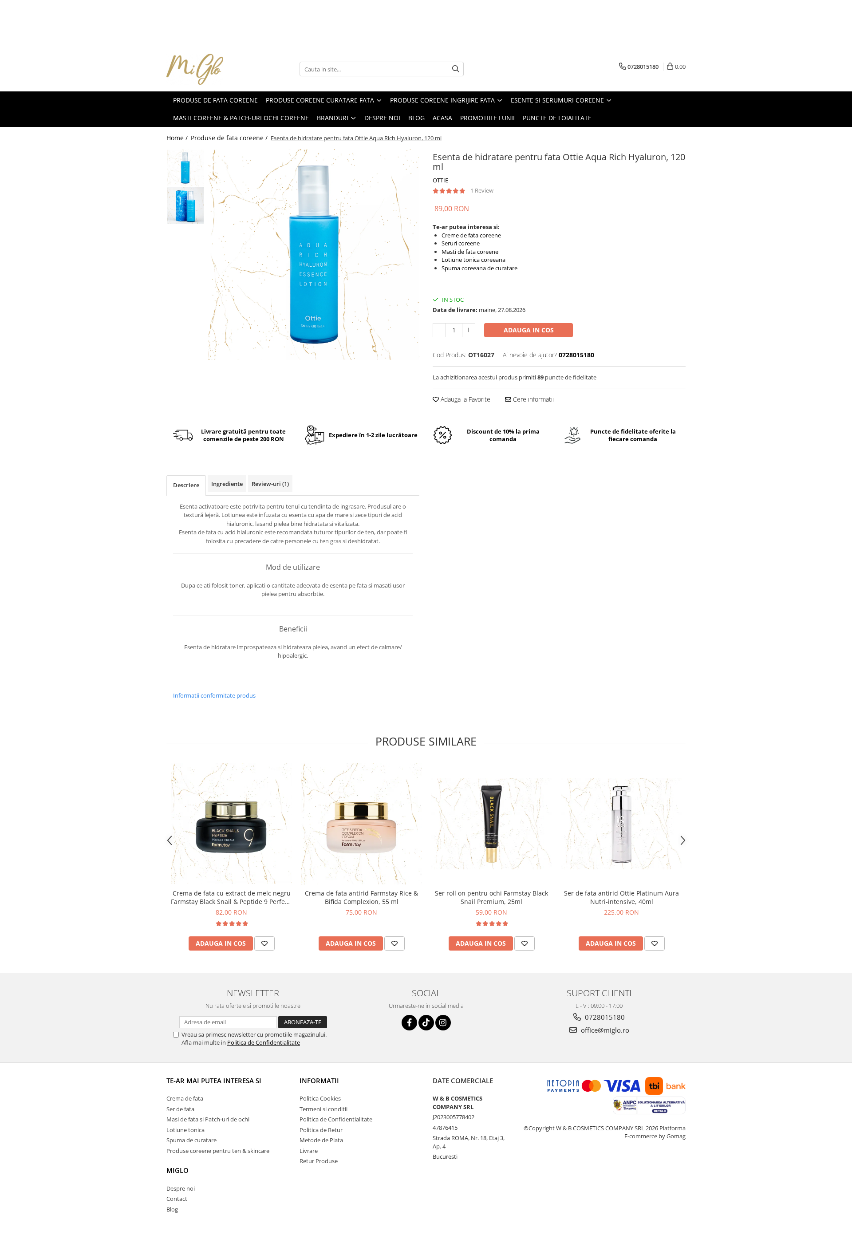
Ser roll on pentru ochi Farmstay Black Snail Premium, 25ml (491, 897)
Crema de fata (184, 1098)
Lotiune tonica (185, 1130)
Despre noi (180, 1188)
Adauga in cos (529, 330)
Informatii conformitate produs (214, 695)
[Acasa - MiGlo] (210, 69)
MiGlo (177, 1170)
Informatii (319, 1080)
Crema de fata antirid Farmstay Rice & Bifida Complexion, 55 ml (361, 897)
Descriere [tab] (186, 485)
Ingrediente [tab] (227, 484)
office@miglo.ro (604, 1030)
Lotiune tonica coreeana (473, 260)
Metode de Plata (321, 1140)
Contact (176, 1199)
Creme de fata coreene (471, 235)
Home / (177, 138)
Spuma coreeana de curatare (479, 268)
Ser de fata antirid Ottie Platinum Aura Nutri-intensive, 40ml (621, 897)
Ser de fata (180, 1109)
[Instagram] (443, 1022)
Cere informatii (532, 399)
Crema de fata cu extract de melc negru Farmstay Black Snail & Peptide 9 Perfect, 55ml (231, 897)
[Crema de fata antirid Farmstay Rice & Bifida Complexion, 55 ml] (361, 823)
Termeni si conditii (323, 1109)
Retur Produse (319, 1161)
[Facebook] (409, 1022)
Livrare (309, 1151)
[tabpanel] (314, 254)
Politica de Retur (321, 1130)
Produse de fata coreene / (230, 138)
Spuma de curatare (191, 1140)
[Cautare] (456, 69)
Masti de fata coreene (470, 252)
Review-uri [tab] (270, 484)
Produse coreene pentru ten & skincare (217, 1151)
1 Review (481, 190)
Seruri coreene (461, 243)
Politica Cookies (320, 1098)
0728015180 (604, 1017)
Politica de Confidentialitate (263, 1042)
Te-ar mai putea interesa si (213, 1080)
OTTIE (440, 180)
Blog (172, 1209)
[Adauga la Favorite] (264, 943)
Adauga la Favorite (464, 399)
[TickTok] (426, 1022)
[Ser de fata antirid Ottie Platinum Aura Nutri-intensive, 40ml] (621, 823)
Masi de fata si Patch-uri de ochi (207, 1119)
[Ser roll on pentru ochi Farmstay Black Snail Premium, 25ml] (491, 823)
